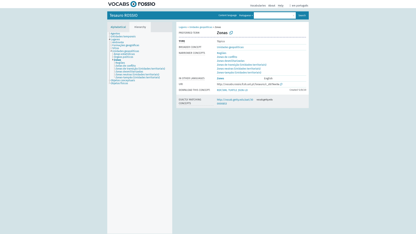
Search (302, 15)
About (271, 5)
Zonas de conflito (227, 56)
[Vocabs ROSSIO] (131, 4)
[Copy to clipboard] (231, 32)
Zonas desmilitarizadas (230, 60)
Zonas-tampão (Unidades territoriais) (239, 72)
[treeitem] (116, 33)
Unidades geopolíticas (200, 27)
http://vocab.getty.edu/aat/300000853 (235, 101)
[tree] (139, 133)
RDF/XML (222, 90)
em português (300, 5)
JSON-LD (243, 90)
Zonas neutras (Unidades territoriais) (238, 68)
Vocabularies (258, 5)
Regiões (221, 53)
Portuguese (245, 15)
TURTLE (232, 90)
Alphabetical (118, 27)
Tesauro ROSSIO (124, 15)
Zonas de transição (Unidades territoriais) (241, 64)
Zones (220, 78)
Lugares (183, 27)
